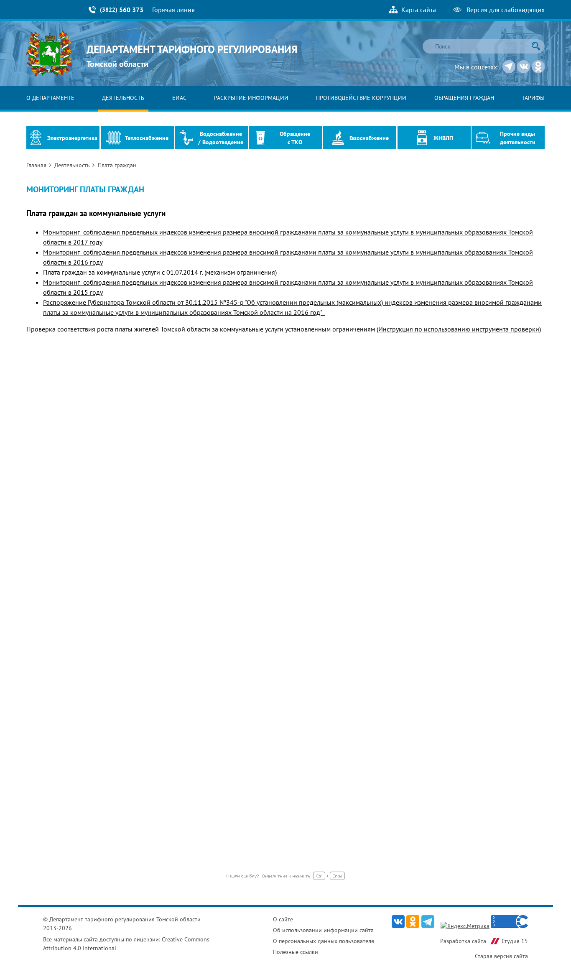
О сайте (283, 919)
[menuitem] (50, 98)
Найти (536, 46)
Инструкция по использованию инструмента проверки (458, 329)
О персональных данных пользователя (323, 941)
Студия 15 (515, 941)
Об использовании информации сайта (323, 930)
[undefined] (286, 877)
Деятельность (73, 165)
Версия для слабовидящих (505, 9)
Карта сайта (418, 9)
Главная (37, 165)
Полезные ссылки (295, 952)
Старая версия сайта (501, 956)
